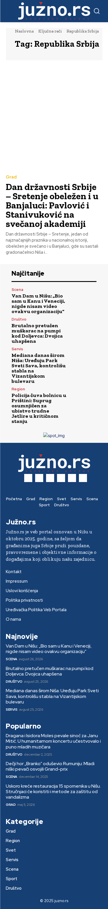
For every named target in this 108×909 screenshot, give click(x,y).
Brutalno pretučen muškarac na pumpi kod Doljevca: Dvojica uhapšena (37, 333)
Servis (17, 349)
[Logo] (54, 11)
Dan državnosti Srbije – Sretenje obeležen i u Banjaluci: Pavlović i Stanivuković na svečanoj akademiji (52, 205)
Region (18, 389)
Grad (11, 177)
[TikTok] (61, 478)
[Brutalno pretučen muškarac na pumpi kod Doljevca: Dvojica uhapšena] (84, 330)
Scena (17, 289)
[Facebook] (28, 478)
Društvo (19, 319)
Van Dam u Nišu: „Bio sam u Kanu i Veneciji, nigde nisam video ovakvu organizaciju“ (38, 304)
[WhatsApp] (83, 478)
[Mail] (50, 478)
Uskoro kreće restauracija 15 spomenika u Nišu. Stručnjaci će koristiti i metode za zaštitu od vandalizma (53, 791)
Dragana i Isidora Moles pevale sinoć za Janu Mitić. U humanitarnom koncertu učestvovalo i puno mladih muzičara (53, 741)
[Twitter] (72, 478)
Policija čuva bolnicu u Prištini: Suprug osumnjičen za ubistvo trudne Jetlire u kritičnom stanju (39, 408)
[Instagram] (39, 478)
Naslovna (24, 31)
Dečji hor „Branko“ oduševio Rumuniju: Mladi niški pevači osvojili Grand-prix (50, 766)
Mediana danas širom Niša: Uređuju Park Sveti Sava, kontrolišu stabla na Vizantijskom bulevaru (39, 368)
